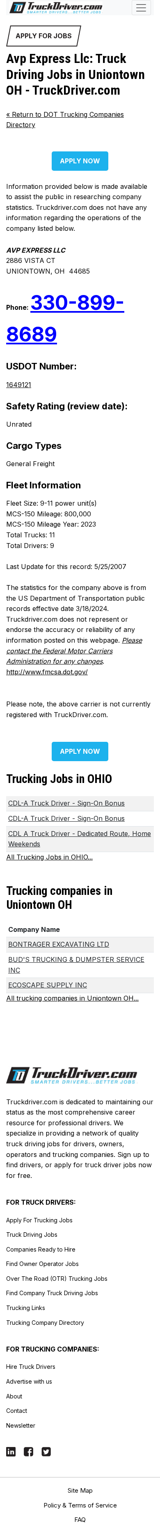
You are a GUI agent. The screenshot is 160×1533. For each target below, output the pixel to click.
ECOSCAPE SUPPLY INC (47, 985)
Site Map (80, 1490)
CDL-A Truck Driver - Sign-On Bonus (66, 803)
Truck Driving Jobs (31, 1234)
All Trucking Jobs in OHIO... (49, 857)
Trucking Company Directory (45, 1322)
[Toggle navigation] (141, 7)
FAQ (80, 1520)
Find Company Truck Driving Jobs (52, 1292)
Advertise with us (29, 1381)
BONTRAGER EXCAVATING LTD (58, 944)
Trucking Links (25, 1307)
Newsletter (20, 1425)
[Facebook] (28, 1450)
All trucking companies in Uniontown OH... (72, 998)
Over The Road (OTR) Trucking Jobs (56, 1278)
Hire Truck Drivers (30, 1366)
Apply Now (80, 161)
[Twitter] (46, 1450)
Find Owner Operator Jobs (42, 1263)
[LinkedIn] (11, 1450)
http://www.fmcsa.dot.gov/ (47, 672)
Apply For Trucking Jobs (39, 1220)
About (14, 1396)
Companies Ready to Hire (40, 1249)
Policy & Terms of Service (80, 1505)
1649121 (18, 385)
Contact (16, 1410)
